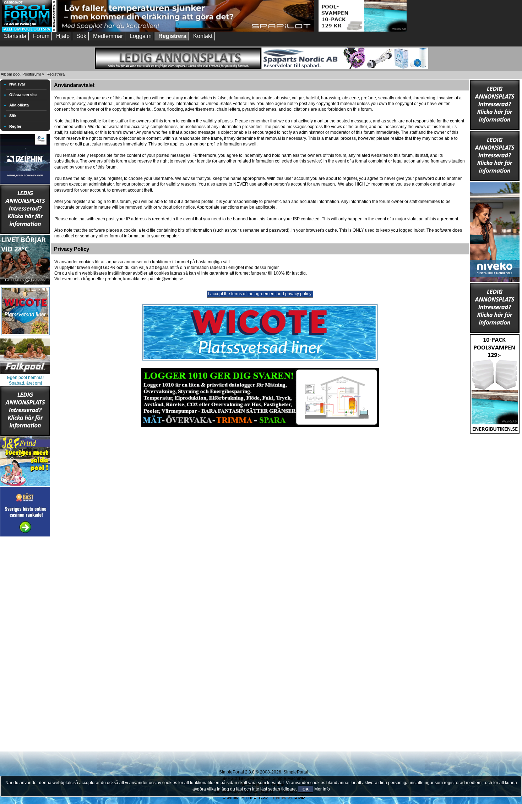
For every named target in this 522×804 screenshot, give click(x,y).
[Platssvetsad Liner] (260, 360)
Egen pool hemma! (25, 377)
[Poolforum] (29, 30)
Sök (12, 116)
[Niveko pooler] (495, 230)
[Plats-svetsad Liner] (25, 336)
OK (306, 789)
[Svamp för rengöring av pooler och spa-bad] (495, 382)
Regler (15, 126)
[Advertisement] (25, 644)
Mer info (322, 789)
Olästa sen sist (23, 95)
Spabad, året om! (25, 383)
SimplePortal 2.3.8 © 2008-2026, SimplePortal (263, 772)
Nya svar (17, 84)
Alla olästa (19, 105)
